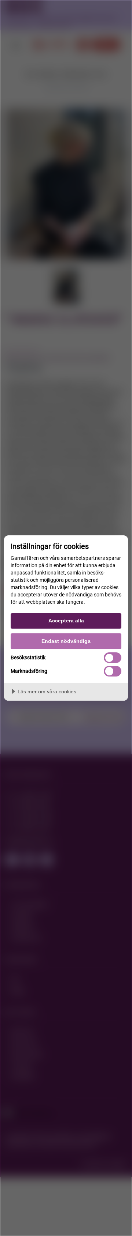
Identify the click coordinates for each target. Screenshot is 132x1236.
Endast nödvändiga (66, 641)
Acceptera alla (66, 620)
